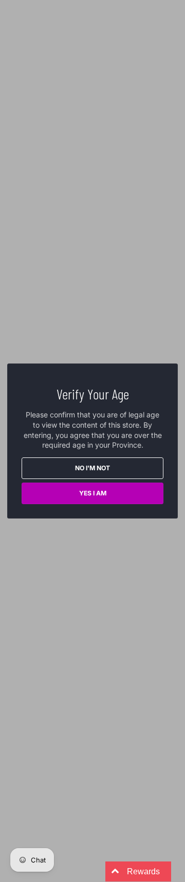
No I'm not (92, 468)
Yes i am (92, 493)
